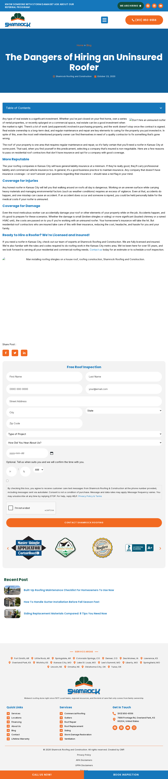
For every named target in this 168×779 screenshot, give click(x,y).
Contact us (96, 249)
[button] (104, 20)
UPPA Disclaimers (84, 765)
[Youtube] (160, 5)
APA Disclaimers (84, 760)
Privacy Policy (84, 755)
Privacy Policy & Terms (90, 496)
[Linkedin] (154, 5)
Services (66, 707)
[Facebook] (148, 5)
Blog (88, 45)
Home (80, 45)
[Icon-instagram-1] (134, 727)
